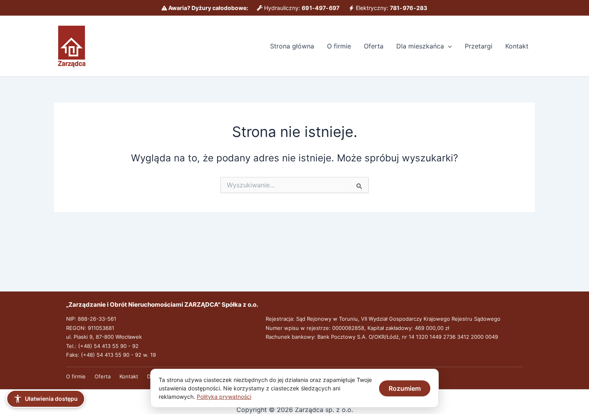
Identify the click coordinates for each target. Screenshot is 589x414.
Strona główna (292, 46)
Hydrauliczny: (300, 7)
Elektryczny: (391, 7)
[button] (448, 46)
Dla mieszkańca (420, 46)
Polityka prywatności (224, 396)
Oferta (373, 46)
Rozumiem (405, 388)
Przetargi (478, 46)
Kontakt (516, 46)
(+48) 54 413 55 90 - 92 (108, 346)
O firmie (339, 46)
